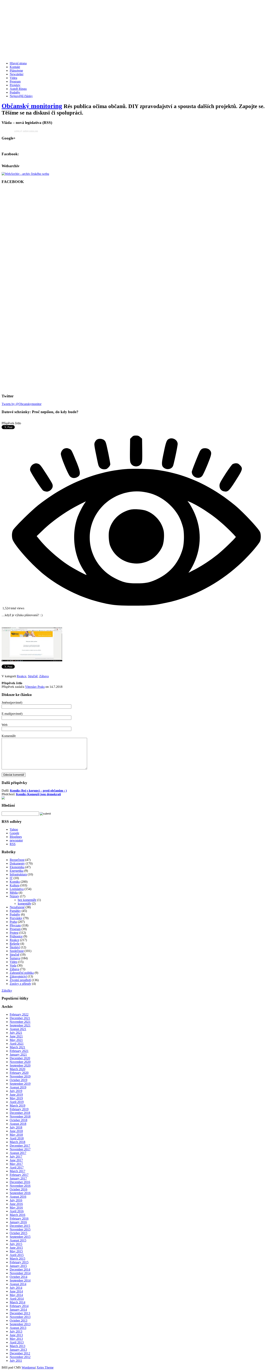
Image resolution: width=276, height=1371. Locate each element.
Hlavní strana (18, 63)
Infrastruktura (18, 874)
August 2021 (18, 1029)
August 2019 (18, 1087)
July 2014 (16, 1287)
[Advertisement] (123, 30)
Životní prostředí (20, 980)
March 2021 (17, 1047)
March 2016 (17, 1215)
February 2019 (19, 1109)
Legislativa (17, 889)
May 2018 (16, 1134)
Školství (15, 947)
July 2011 (16, 1360)
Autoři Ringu (18, 88)
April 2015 (17, 1255)
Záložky (7, 990)
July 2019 (16, 1091)
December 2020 (20, 1058)
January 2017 (18, 1178)
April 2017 (17, 1167)
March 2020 (17, 1069)
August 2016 (18, 1196)
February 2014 (19, 1306)
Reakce (21, 676)
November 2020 (20, 1062)
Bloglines (16, 836)
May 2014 (16, 1295)
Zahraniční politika (22, 972)
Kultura (14, 885)
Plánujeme (16, 70)
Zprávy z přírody (20, 983)
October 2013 (18, 1320)
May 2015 (16, 1251)
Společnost (17, 951)
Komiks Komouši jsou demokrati (38, 794)
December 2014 (20, 1269)
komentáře (24, 903)
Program (15, 81)
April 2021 (17, 1043)
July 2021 (16, 1032)
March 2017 (17, 1171)
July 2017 (16, 1156)
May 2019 (16, 1098)
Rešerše (15, 943)
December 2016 (20, 1182)
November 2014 (20, 1273)
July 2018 (16, 1127)
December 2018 (20, 1113)
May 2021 (16, 1040)
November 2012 (20, 1357)
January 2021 (18, 1054)
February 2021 (19, 1051)
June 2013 (16, 1335)
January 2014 (18, 1309)
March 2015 (17, 1258)
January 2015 (18, 1266)
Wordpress (28, 1367)
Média (14, 892)
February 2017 (19, 1174)
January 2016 (18, 1222)
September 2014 (20, 1280)
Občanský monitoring (32, 106)
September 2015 (20, 1236)
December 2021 (20, 1018)
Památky (15, 911)
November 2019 (20, 1076)
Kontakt (15, 67)
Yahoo (14, 829)
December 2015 (20, 1225)
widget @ (18, 131)
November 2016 (20, 1185)
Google (14, 833)
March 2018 (17, 1142)
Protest (14, 932)
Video (13, 962)
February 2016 (19, 1218)
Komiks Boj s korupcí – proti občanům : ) (38, 790)
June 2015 (16, 1247)
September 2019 (20, 1083)
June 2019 (16, 1094)
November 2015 (20, 1229)
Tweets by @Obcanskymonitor (21, 404)
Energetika (16, 870)
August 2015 (18, 1240)
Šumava (15, 958)
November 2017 (20, 1149)
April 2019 (17, 1102)
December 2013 (20, 1313)
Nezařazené (17, 907)
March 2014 (17, 1302)
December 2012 (20, 1353)
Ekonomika (17, 867)
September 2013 (20, 1324)
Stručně (33, 676)
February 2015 (19, 1262)
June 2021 (16, 1036)
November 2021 (20, 1021)
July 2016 (16, 1200)
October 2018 (18, 1120)
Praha (13, 921)
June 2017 (16, 1160)
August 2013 (18, 1328)
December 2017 (20, 1145)
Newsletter (16, 74)
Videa (13, 78)
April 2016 (17, 1211)
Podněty (15, 92)
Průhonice (16, 936)
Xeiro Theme (45, 1367)
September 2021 (20, 1025)
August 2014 (18, 1284)
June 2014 (16, 1291)
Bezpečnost (17, 860)
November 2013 (20, 1317)
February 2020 (19, 1072)
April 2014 (17, 1298)
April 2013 (17, 1342)
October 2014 (18, 1276)
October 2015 (18, 1233)
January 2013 (18, 1349)
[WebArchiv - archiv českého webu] (25, 173)
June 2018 (16, 1131)
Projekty (15, 85)
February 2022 (19, 1014)
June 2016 (16, 1204)
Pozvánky (16, 918)
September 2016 (20, 1193)
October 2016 (18, 1189)
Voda (13, 965)
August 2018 (18, 1123)
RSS (13, 844)
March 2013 (17, 1346)
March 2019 (17, 1105)
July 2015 (16, 1244)
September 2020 (20, 1065)
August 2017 (18, 1153)
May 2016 (16, 1207)
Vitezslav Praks (35, 686)
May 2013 (16, 1338)
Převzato (15, 925)
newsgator (16, 840)
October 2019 (18, 1080)
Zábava (44, 676)
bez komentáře (27, 900)
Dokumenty (17, 863)
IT (11, 878)
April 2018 (17, 1138)
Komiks (15, 881)
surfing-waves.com (30, 131)
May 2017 (16, 1164)
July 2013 (16, 1331)
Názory (14, 896)
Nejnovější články (21, 96)
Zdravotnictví (18, 976)
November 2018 (20, 1116)
